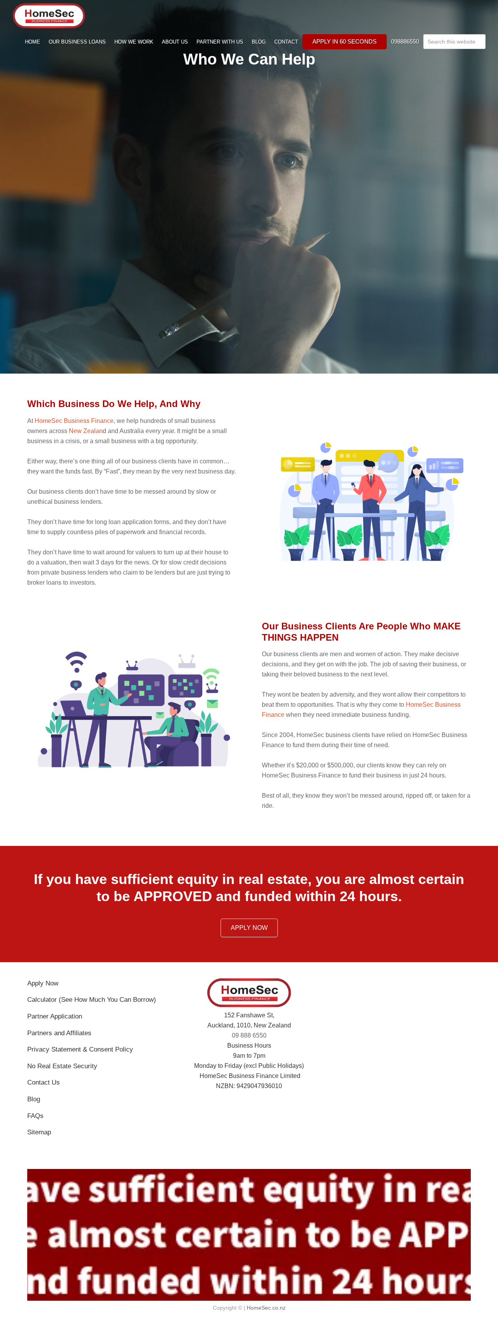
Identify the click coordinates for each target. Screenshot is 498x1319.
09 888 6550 (249, 1035)
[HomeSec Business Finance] (48, 8)
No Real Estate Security (62, 1066)
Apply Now (42, 983)
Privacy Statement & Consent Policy (80, 1049)
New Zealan (86, 431)
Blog (33, 1099)
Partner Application (54, 1016)
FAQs (35, 1116)
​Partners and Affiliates (59, 1033)
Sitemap (39, 1132)
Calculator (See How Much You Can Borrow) (91, 999)
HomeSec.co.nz (266, 1308)
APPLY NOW (249, 927)
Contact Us (43, 1082)
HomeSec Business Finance (74, 421)
